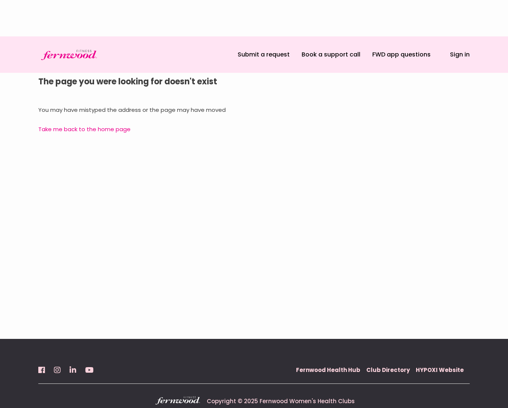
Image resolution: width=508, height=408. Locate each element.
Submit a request (264, 54)
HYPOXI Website (440, 370)
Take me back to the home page (84, 129)
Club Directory (388, 370)
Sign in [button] (460, 54)
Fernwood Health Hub (328, 370)
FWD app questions (401, 54)
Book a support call (331, 54)
